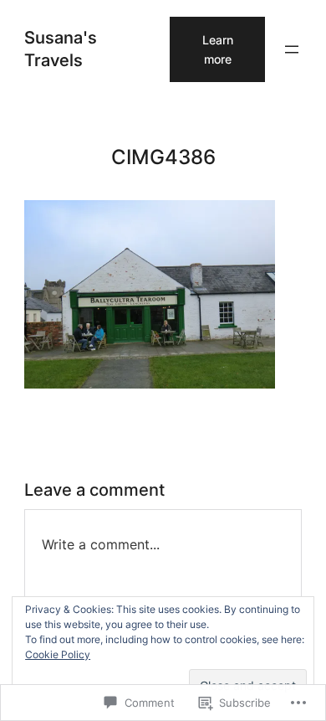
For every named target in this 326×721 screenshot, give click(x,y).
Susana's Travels (60, 48)
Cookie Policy (57, 654)
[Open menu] (292, 49)
